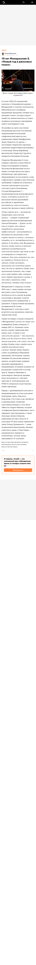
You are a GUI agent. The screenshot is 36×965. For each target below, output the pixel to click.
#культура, (18, 442)
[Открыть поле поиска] (23, 2)
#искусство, (16, 444)
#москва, (11, 442)
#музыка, (24, 444)
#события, (25, 442)
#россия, (5, 442)
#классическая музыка (9, 447)
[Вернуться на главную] (4, 2)
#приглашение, (7, 444)
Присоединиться (18, 470)
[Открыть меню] (32, 2)
